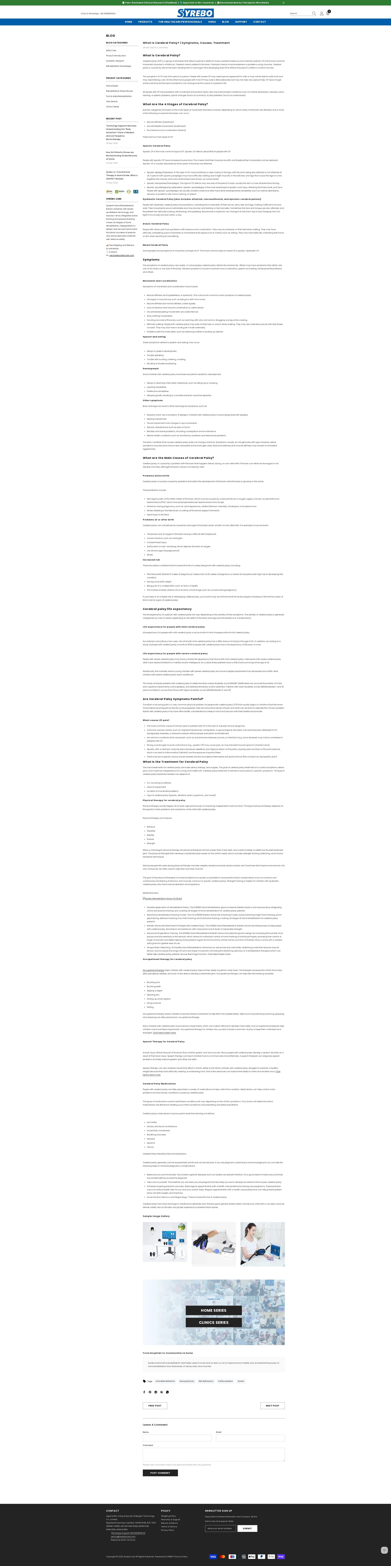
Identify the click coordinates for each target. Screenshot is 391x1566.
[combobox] (300, 13)
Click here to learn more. (219, 954)
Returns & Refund (169, 1523)
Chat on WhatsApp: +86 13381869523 (98, 13)
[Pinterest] (150, 1392)
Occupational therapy (153, 970)
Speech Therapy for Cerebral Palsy (164, 1041)
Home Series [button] (214, 1310)
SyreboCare (130, 1556)
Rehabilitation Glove (150, 893)
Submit (247, 1528)
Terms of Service (169, 1526)
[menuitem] (122, 50)
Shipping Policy (168, 1516)
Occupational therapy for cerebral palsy (167, 959)
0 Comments (161, 47)
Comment (148, 1445)
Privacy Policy (167, 1530)
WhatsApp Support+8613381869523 (128, 1533)
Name (146, 1432)
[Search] (303, 13)
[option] (195, 3)
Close (283, 3)
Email (218, 1432)
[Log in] (322, 13)
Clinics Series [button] (214, 1322)
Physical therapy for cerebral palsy (164, 800)
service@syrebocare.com (122, 255)
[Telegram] (155, 1392)
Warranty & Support (170, 1519)
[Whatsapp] (167, 1392)
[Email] (161, 1392)
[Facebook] (144, 1392)
